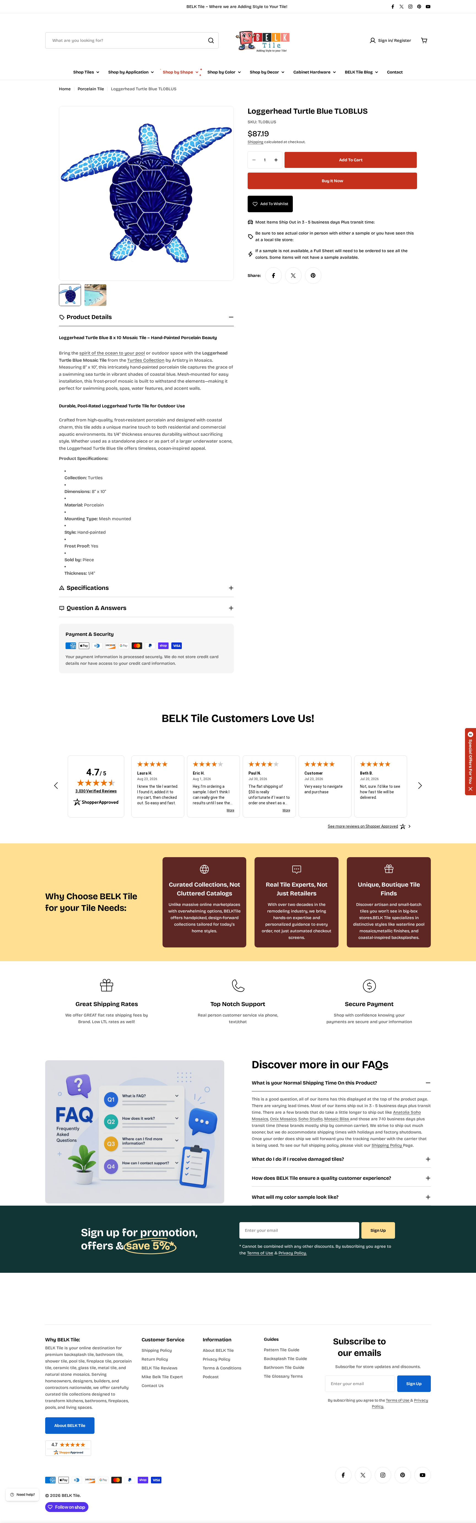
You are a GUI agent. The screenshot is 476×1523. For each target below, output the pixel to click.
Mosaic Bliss (337, 1118)
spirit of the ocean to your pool (112, 353)
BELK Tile (71, 1495)
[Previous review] (56, 785)
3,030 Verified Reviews (96, 791)
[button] (470, 761)
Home (65, 88)
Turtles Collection (145, 360)
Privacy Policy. (292, 1252)
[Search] (211, 40)
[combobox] (132, 40)
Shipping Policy (387, 1145)
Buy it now (332, 180)
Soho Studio (310, 1118)
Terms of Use (260, 1252)
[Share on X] (293, 275)
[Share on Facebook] (273, 275)
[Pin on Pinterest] (313, 275)
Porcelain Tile (91, 88)
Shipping (255, 142)
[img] (96, 782)
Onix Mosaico (283, 1118)
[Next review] (420, 785)
